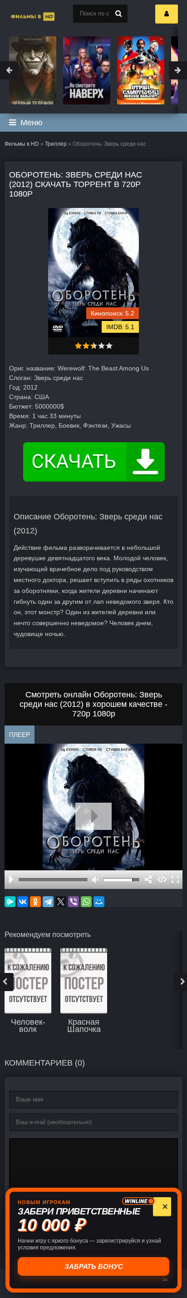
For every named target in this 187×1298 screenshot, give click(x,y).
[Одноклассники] (35, 901)
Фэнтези (95, 425)
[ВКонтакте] (22, 901)
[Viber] (73, 901)
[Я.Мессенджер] (10, 901)
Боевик (69, 425)
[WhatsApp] (86, 901)
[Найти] (118, 14)
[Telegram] (48, 901)
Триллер (56, 144)
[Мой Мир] (99, 901)
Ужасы (121, 425)
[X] (60, 901)
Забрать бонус (94, 1266)
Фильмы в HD (22, 144)
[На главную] (22, 13)
